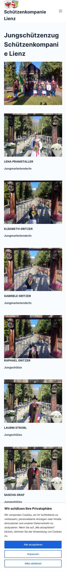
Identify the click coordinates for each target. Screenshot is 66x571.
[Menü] (60, 11)
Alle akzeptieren (33, 544)
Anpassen (33, 553)
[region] (33, 537)
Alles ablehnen (33, 563)
